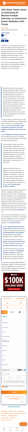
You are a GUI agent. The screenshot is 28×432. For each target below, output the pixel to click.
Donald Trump (12, 411)
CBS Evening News (13, 415)
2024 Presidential (8, 413)
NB (2, 413)
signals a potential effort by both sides (14, 241)
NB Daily (12, 417)
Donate (23, 424)
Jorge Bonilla (5, 28)
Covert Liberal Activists (20, 413)
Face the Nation (5, 417)
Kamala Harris (20, 411)
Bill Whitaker (4, 411)
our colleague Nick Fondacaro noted (13, 134)
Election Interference (6, 420)
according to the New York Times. (12, 245)
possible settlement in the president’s (13, 232)
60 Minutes (4, 415)
